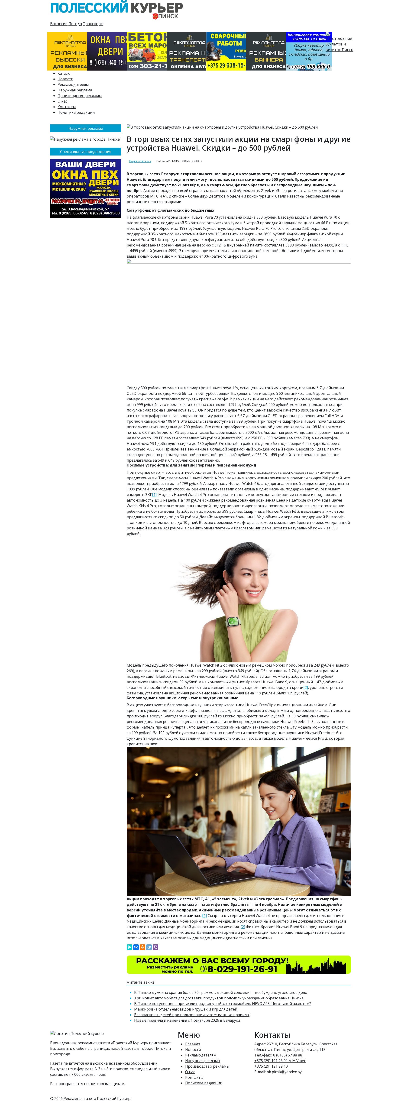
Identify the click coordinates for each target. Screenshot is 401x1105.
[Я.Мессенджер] (129, 947)
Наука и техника (140, 161)
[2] (305, 687)
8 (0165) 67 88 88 (287, 1055)
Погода (75, 23)
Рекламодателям (73, 84)
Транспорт (93, 23)
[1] (154, 494)
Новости (65, 78)
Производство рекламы (80, 95)
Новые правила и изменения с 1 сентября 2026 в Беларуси (187, 1020)
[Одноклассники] (142, 947)
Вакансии (59, 23)
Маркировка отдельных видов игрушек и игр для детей (185, 1009)
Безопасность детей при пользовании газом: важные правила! (191, 1014)
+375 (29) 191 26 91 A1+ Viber (280, 1060)
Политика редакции (76, 112)
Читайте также (141, 982)
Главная (192, 1044)
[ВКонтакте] (136, 947)
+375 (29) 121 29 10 (271, 1066)
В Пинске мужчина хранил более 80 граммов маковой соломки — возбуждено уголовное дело (220, 992)
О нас (62, 101)
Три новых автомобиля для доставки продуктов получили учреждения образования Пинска (219, 998)
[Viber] (155, 947)
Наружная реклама (75, 90)
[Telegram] (149, 947)
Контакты (67, 106)
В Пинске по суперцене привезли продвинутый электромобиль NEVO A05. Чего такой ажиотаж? (222, 1003)
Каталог (65, 73)
